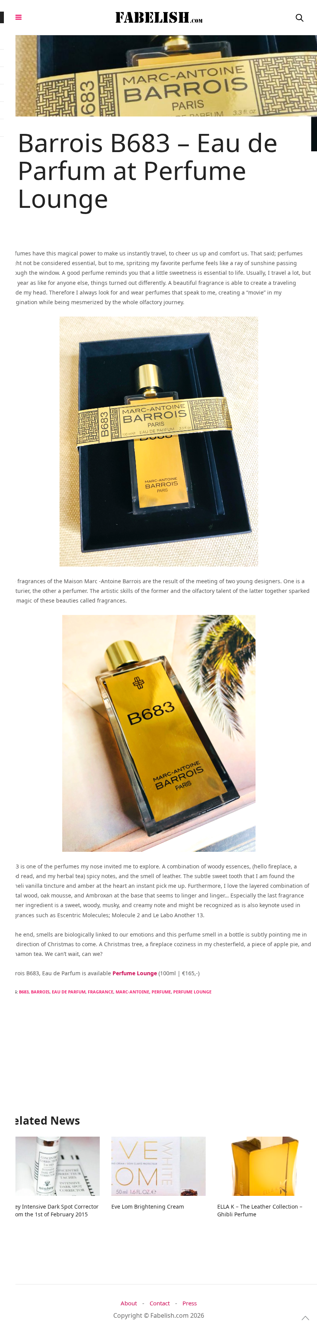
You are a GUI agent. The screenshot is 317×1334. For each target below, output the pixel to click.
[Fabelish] (158, 17)
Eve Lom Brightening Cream (147, 1206)
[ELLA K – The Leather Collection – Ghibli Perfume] (264, 1166)
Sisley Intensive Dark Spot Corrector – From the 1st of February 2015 (52, 1210)
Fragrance (100, 992)
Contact (160, 1303)
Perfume (161, 992)
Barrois (40, 992)
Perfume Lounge (192, 992)
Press (189, 1303)
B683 (24, 992)
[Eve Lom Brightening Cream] (158, 1166)
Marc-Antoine (132, 992)
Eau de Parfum (68, 992)
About (129, 1303)
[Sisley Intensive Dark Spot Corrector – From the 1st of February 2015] (53, 1166)
